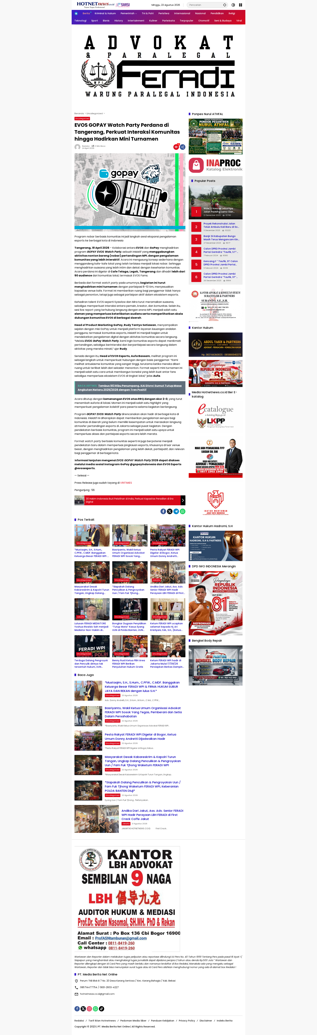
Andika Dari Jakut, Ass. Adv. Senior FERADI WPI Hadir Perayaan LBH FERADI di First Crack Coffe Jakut (166, 590)
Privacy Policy (187, 1020)
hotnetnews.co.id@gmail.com (97, 994)
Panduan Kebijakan (162, 1020)
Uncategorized (82, 118)
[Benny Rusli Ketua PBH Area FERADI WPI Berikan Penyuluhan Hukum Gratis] (129, 646)
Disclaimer (206, 1020)
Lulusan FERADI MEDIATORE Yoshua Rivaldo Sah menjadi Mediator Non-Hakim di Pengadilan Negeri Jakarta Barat (91, 627)
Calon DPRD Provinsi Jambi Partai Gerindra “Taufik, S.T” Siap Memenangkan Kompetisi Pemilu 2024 (222, 250)
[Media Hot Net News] (103, 4)
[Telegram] (176, 511)
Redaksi (86, 146)
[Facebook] (163, 511)
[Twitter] (170, 511)
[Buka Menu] (241, 5)
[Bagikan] (182, 147)
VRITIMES (126, 483)
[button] (224, 5)
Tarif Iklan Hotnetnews (102, 1020)
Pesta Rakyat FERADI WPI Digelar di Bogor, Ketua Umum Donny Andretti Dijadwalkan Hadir (164, 553)
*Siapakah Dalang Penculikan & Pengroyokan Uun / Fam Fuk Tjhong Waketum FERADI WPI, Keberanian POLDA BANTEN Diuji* (128, 590)
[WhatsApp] (182, 511)
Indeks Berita (224, 1020)
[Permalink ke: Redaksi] (78, 147)
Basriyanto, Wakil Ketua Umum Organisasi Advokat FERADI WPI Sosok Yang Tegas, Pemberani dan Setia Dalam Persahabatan (129, 553)
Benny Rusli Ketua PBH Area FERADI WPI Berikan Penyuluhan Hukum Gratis (128, 663)
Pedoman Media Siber (133, 1020)
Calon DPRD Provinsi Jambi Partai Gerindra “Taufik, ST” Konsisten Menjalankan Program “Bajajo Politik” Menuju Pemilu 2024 (220, 275)
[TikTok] (101, 1008)
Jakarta (156, 580)
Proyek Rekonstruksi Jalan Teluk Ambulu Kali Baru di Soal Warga (222, 225)
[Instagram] (89, 1008)
